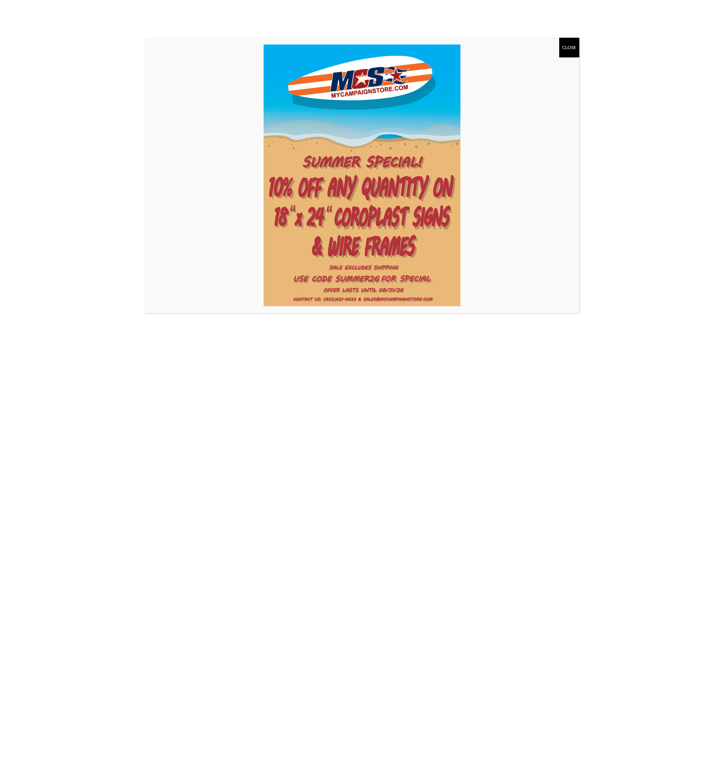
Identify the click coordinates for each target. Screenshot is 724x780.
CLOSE (569, 47)
